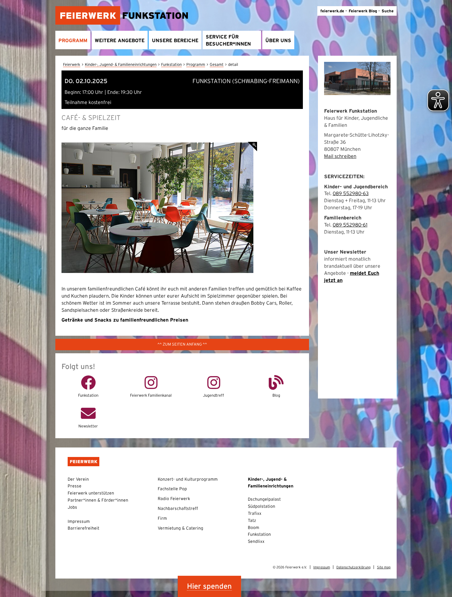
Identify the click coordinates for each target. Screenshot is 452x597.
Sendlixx (256, 541)
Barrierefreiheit (83, 528)
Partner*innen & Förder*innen (98, 500)
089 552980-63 (351, 193)
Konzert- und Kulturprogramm (188, 479)
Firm (162, 518)
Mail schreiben (340, 156)
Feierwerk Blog (363, 11)
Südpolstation (261, 506)
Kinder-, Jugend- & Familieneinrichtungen (121, 64)
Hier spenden (209, 586)
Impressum (79, 521)
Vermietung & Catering (180, 528)
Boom (253, 527)
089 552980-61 (350, 224)
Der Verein (78, 479)
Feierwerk (71, 64)
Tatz (252, 520)
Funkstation (171, 64)
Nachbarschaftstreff (178, 508)
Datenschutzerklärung (353, 567)
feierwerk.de (332, 11)
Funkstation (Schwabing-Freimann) (246, 81)
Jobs (72, 507)
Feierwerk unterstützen (91, 493)
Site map (384, 567)
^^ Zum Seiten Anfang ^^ (182, 344)
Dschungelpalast (264, 499)
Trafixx (254, 513)
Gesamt (217, 64)
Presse (74, 485)
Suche (388, 11)
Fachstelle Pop (172, 488)
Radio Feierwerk (174, 498)
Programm (195, 64)
